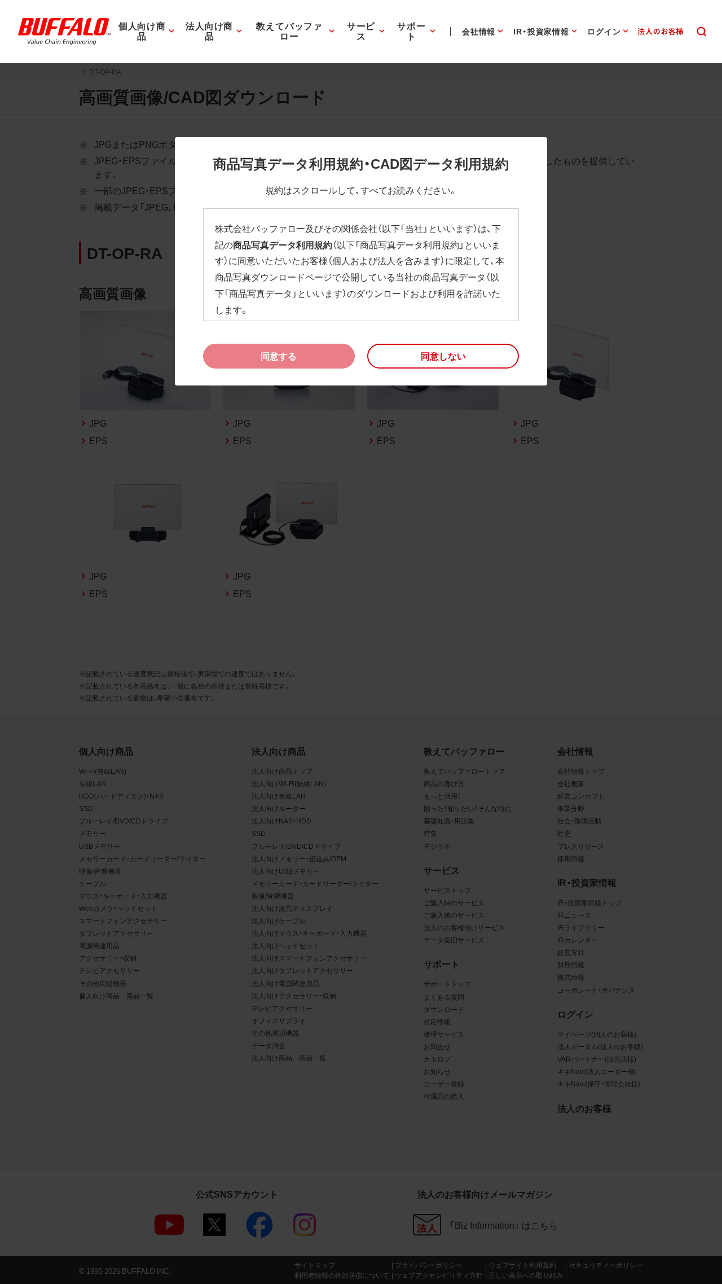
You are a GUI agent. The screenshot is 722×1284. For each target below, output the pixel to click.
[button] (443, 356)
